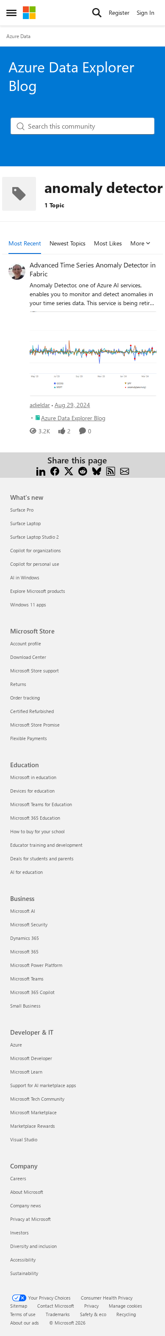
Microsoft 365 (24, 951)
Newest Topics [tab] (67, 243)
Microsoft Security (28, 924)
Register (119, 12)
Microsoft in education (33, 777)
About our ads (24, 1322)
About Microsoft (26, 1192)
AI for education (26, 872)
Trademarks (58, 1314)
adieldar (40, 405)
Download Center (28, 657)
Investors (19, 1232)
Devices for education (32, 791)
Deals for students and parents (42, 858)
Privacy (91, 1306)
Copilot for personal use (34, 564)
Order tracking (25, 697)
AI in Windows (24, 577)
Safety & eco (93, 1314)
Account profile (25, 643)
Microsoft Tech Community (37, 1099)
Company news (25, 1205)
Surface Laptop (25, 523)
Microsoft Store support (34, 670)
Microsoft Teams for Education (41, 804)
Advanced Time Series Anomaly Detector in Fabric (93, 269)
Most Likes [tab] (108, 243)
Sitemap (18, 1306)
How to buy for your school (37, 831)
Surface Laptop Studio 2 (34, 537)
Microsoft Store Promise (35, 725)
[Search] (97, 13)
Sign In (145, 12)
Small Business (25, 1006)
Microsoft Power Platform (36, 965)
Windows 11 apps (28, 604)
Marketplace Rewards (32, 1126)
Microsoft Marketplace (33, 1112)
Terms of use (23, 1314)
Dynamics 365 (24, 938)
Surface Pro (21, 510)
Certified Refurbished (32, 711)
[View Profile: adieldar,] (16, 271)
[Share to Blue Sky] (96, 470)
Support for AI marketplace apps (43, 1085)
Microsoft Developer (31, 1058)
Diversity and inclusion (33, 1246)
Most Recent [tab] (24, 243)
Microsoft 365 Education (35, 818)
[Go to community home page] (29, 12)
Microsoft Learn (26, 1072)
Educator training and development (46, 845)
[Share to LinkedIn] (40, 470)
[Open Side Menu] (11, 12)
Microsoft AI (22, 911)
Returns (18, 684)
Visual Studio (23, 1139)
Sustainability (24, 1273)
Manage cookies (125, 1306)
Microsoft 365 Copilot (32, 992)
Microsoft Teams (27, 978)
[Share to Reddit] (82, 470)
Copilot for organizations (35, 550)
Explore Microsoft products (37, 591)
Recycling (126, 1314)
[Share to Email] (124, 470)
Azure (16, 1044)
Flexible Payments (28, 738)
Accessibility (23, 1259)
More (137, 243)
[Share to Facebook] (54, 470)
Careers (18, 1178)
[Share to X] (68, 470)
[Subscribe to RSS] (110, 470)
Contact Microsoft (55, 1306)
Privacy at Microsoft (30, 1219)
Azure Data (18, 36)
